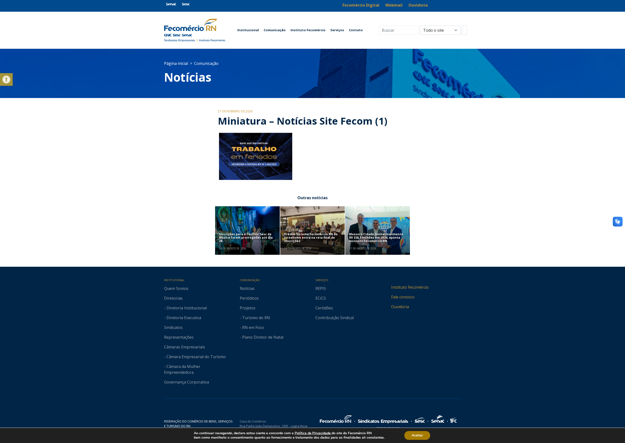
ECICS (320, 298)
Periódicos (249, 298)
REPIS (320, 288)
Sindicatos (173, 327)
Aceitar (417, 435)
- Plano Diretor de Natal (261, 337)
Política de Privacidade (313, 433)
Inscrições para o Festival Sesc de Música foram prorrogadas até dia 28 (246, 237)
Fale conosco (403, 297)
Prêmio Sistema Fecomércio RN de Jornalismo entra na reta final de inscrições (311, 237)
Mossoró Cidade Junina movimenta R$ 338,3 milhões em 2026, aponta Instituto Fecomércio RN (376, 237)
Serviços (337, 30)
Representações (179, 337)
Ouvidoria (400, 306)
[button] (6, 79)
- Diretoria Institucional (185, 308)
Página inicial (176, 63)
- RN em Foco (252, 327)
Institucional (248, 30)
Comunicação (275, 30)
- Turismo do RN (255, 317)
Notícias (187, 77)
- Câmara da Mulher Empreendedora (182, 369)
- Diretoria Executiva (182, 317)
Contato (356, 30)
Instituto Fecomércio (308, 30)
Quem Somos (176, 288)
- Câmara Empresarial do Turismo (195, 356)
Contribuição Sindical (334, 317)
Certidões (324, 308)
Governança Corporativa (186, 382)
